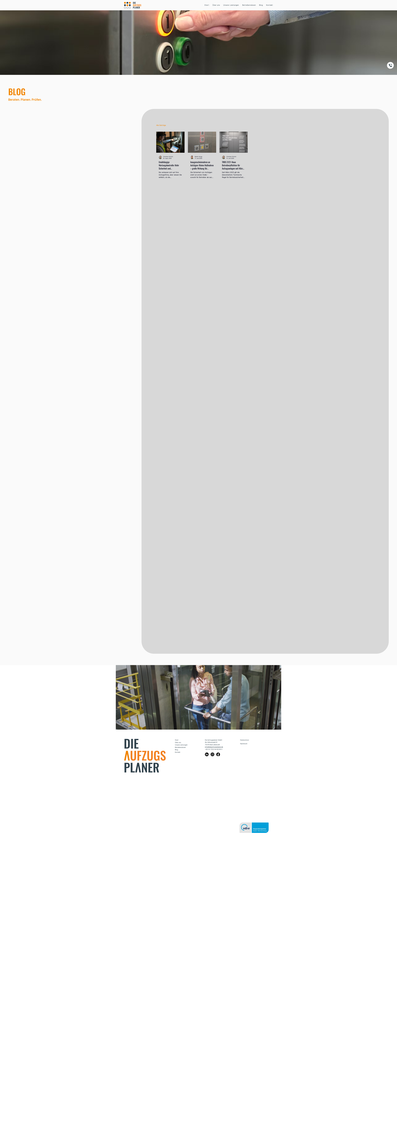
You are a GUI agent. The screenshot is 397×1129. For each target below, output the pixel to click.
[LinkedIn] (207, 754)
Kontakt (177, 752)
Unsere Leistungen (181, 745)
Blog (176, 750)
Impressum (243, 743)
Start (176, 740)
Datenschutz (244, 740)
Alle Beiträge (161, 125)
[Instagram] (212, 754)
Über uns (178, 742)
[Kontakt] (390, 65)
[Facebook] (218, 754)
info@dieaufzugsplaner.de (214, 747)
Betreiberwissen (180, 747)
